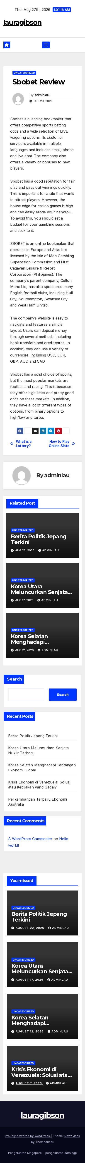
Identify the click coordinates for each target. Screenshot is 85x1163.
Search (14, 679)
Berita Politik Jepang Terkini (38, 539)
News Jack (72, 1136)
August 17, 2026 (30, 979)
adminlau (42, 95)
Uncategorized (24, 72)
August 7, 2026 (29, 1083)
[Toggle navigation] (46, 45)
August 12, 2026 (30, 1031)
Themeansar (44, 1142)
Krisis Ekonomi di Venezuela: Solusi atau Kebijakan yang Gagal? (41, 1075)
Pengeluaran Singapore (25, 1153)
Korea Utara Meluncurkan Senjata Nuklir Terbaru (39, 592)
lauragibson (22, 22)
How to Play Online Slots (59, 444)
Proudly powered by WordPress (28, 1136)
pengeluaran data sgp (61, 1153)
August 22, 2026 (30, 928)
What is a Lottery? (24, 444)
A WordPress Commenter (30, 838)
